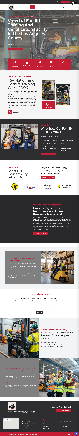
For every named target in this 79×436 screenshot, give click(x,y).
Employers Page (60, 7)
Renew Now (39, 312)
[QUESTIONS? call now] (10, 112)
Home (32, 7)
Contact (68, 7)
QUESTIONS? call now (18, 111)
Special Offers (52, 7)
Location (44, 7)
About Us (38, 7)
